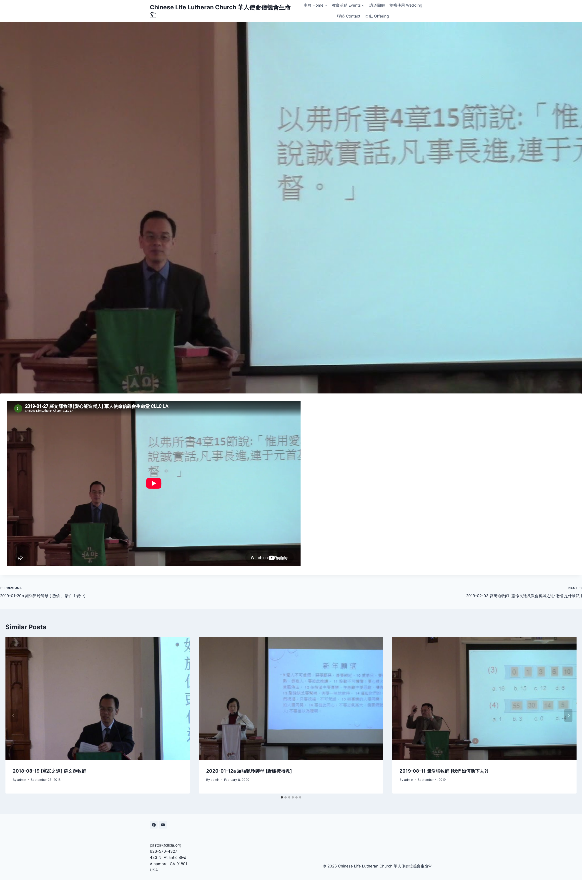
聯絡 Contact (348, 16)
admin (21, 779)
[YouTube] (163, 825)
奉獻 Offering (377, 16)
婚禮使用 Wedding (405, 5)
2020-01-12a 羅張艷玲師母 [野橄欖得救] (249, 771)
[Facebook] (154, 825)
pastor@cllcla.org (165, 845)
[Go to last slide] (14, 715)
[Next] (568, 715)
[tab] (282, 797)
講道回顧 (377, 5)
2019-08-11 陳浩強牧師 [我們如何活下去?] (444, 771)
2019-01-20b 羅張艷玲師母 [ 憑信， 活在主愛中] (42, 592)
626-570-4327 (163, 851)
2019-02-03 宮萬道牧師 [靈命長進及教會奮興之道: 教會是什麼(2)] (524, 592)
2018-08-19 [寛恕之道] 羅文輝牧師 (49, 771)
